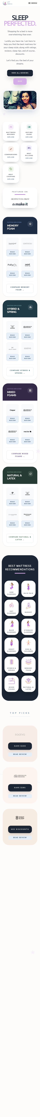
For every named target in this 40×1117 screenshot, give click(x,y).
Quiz (20, 81)
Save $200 (20, 746)
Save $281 (20, 788)
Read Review (12, 253)
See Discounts (20, 829)
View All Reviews (20, 73)
